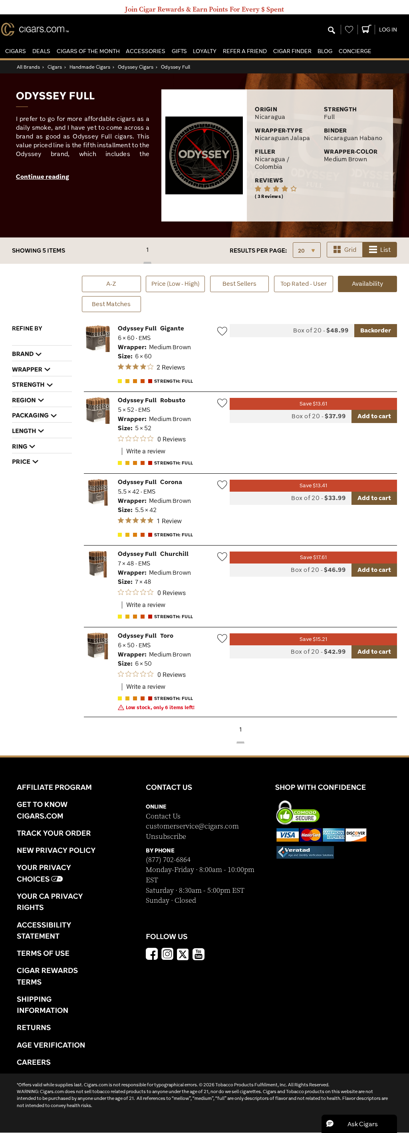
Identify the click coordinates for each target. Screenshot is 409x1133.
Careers (34, 1062)
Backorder (375, 330)
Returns (34, 1027)
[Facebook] (152, 955)
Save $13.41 (313, 485)
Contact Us (163, 816)
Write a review (145, 451)
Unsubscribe (166, 836)
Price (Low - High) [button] (175, 283)
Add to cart (374, 416)
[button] (15, 51)
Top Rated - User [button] (303, 283)
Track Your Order (54, 833)
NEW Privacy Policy (56, 850)
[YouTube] (198, 955)
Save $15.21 (313, 639)
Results (258, 250)
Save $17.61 (313, 557)
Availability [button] (374, 283)
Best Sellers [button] (239, 283)
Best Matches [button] (111, 304)
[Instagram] (167, 955)
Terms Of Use (43, 953)
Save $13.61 (313, 403)
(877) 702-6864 (168, 859)
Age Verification (51, 1045)
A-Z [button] (111, 283)
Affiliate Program (54, 787)
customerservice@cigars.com (192, 826)
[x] (183, 954)
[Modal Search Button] (331, 30)
